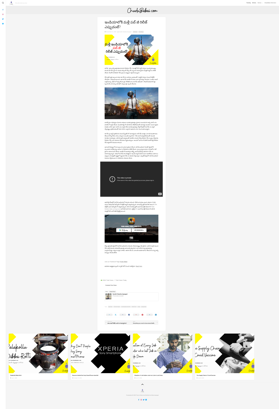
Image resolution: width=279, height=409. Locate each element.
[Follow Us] (2, 14)
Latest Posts (112, 291)
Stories (259, 2)
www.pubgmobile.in (143, 149)
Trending (248, 2)
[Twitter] (2, 19)
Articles (254, 2)
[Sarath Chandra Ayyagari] (108, 299)
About (106, 291)
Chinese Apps (117, 306)
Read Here (139, 266)
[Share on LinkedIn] (151, 314)
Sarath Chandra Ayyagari (125, 32)
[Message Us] (2, 24)
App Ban (110, 306)
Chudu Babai (123, 262)
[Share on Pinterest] (138, 314)
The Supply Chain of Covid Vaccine (206, 375)
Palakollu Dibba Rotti (15, 375)
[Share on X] (111, 314)
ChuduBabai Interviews (270, 2)
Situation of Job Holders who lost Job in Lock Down (148, 375)
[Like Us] (2, 10)
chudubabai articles (125, 306)
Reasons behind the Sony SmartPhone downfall (85, 375)
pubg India (143, 306)
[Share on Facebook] (125, 314)
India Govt (134, 306)
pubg (139, 306)
